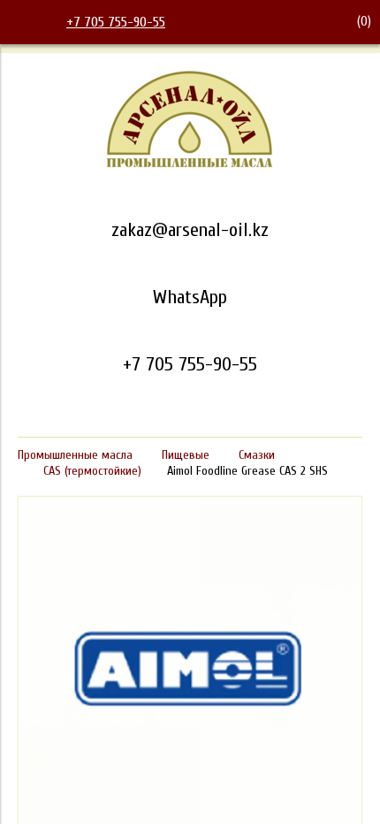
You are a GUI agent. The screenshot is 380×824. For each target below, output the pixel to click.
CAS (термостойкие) (92, 470)
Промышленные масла (75, 454)
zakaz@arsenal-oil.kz (190, 229)
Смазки (257, 454)
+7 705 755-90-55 (115, 22)
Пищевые (185, 454)
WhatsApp (190, 297)
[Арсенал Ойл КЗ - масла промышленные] (190, 164)
